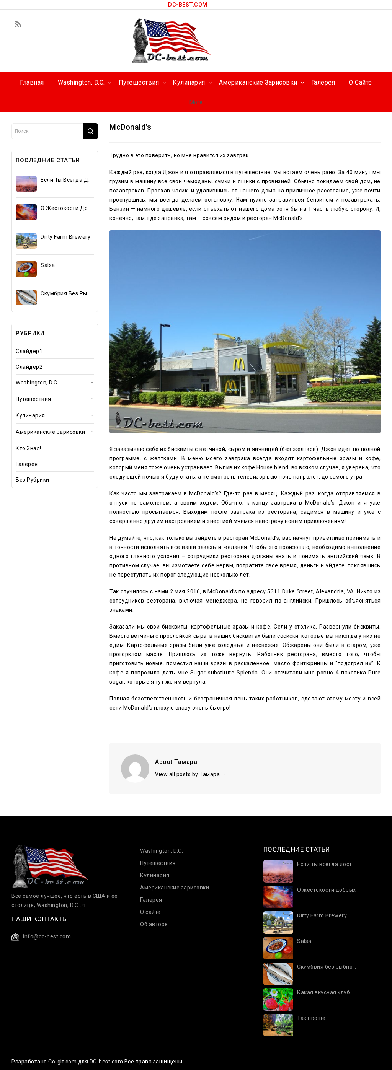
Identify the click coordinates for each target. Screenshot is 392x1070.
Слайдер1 (29, 351)
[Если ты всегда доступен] (26, 184)
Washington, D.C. (37, 382)
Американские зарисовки (50, 432)
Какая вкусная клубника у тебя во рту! (326, 992)
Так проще (311, 1018)
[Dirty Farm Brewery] (26, 241)
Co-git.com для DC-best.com (86, 1062)
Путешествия (33, 399)
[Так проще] (278, 1024)
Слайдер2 (29, 367)
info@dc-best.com (47, 936)
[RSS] (18, 25)
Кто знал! (28, 448)
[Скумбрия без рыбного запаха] (26, 297)
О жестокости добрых (67, 208)
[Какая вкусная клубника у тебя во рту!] (278, 999)
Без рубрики (32, 480)
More (196, 102)
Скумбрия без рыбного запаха (67, 293)
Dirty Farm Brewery (65, 237)
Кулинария (30, 415)
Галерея (27, 464)
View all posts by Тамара (191, 774)
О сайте (150, 912)
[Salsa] (26, 269)
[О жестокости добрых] (26, 212)
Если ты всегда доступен (67, 180)
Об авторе (154, 924)
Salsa (48, 265)
